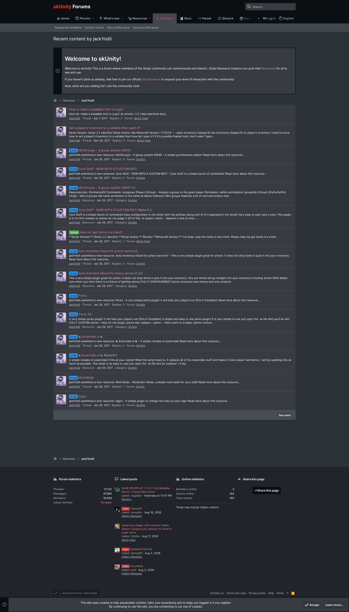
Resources (268, 68)
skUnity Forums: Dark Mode (79, 593)
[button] (93, 18)
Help (271, 593)
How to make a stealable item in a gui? (96, 109)
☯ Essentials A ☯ (86, 336)
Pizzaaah (106, 502)
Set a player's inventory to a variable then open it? (104, 128)
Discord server (151, 79)
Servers (126, 499)
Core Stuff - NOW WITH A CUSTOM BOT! (103, 169)
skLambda (132, 566)
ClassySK (132, 508)
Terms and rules (236, 593)
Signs (78, 396)
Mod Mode (82, 377)
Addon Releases (132, 516)
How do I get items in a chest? (96, 232)
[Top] (287, 593)
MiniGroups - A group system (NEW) (100, 150)
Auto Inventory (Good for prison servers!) (103, 251)
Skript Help (141, 118)
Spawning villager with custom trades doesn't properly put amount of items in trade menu (147, 529)
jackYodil (74, 118)
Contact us (217, 593)
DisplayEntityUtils (137, 549)
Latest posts (128, 479)
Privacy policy (257, 593)
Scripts (140, 159)
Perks (78, 296)
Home (280, 593)
